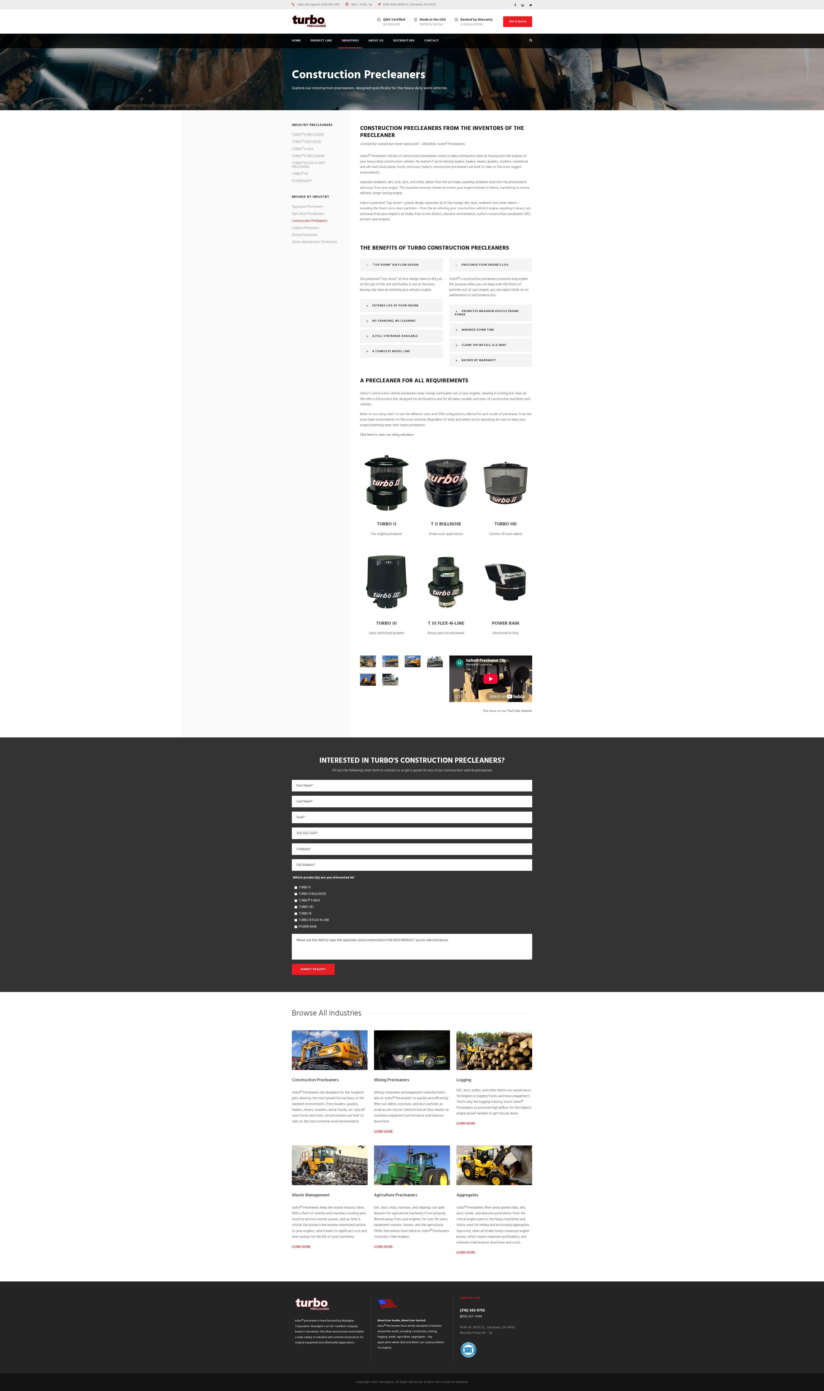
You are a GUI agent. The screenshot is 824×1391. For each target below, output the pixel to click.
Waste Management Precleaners (314, 242)
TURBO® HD (300, 174)
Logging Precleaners (306, 228)
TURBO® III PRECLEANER (308, 156)
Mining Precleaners (305, 235)
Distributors (403, 40)
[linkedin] (522, 5)
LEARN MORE (383, 1132)
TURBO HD (505, 524)
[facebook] (515, 5)
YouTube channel (519, 711)
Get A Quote (517, 21)
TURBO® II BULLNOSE (306, 142)
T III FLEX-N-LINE (446, 623)
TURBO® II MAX (302, 149)
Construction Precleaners (309, 220)
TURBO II (386, 524)
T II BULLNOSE (446, 524)
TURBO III (386, 623)
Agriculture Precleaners (308, 213)
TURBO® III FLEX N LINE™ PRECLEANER (308, 165)
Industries (350, 40)
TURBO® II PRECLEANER (308, 134)
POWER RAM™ (302, 181)
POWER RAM (505, 623)
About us (375, 40)
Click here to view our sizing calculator (387, 434)
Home (296, 40)
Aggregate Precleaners (307, 206)
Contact (431, 40)
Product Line (321, 40)
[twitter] (530, 5)
